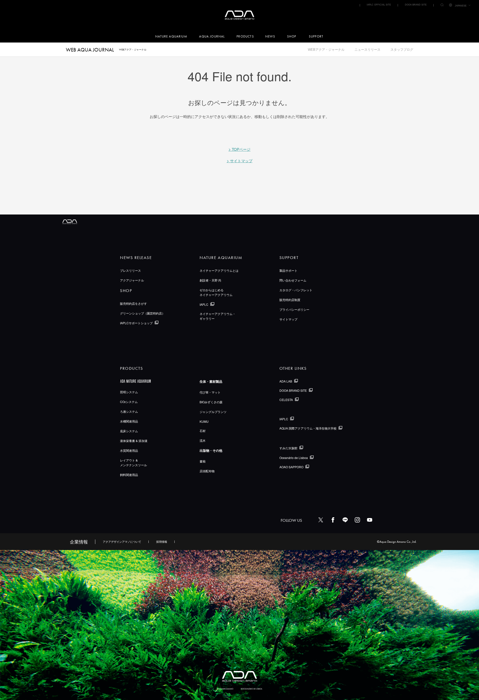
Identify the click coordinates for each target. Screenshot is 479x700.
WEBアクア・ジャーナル (326, 50)
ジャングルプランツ (213, 412)
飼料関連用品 (129, 474)
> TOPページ (239, 149)
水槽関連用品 (129, 421)
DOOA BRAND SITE (416, 5)
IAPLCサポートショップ (136, 323)
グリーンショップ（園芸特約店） (142, 313)
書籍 (203, 461)
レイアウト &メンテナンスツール (133, 462)
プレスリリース (130, 270)
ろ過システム (129, 411)
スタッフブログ (401, 50)
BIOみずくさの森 (211, 402)
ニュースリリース (367, 50)
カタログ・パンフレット (295, 290)
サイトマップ (288, 319)
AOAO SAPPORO (291, 467)
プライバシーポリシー (294, 309)
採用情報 (161, 542)
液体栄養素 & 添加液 (133, 440)
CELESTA (286, 400)
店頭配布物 (207, 471)
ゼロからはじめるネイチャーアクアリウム (216, 292)
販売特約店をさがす (133, 303)
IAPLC (204, 304)
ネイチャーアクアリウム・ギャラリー (218, 316)
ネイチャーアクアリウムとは (219, 270)
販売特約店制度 (289, 300)
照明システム (129, 392)
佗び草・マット (210, 392)
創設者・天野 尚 (210, 280)
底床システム (129, 431)
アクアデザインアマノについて (122, 542)
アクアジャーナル (132, 280)
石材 (203, 430)
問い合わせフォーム (292, 280)
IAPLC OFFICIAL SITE (379, 5)
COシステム (129, 402)
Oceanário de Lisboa (293, 458)
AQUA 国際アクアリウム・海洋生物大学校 (308, 428)
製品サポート (288, 270)
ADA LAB (285, 381)
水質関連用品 (129, 450)
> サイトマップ (239, 160)
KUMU (204, 421)
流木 (203, 440)
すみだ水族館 (288, 448)
